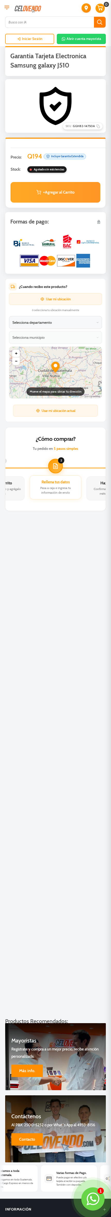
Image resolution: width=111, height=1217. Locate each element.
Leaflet (75, 396)
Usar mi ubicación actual (58, 411)
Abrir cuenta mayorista (84, 39)
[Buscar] (100, 22)
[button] (86, 8)
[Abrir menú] (7, 8)
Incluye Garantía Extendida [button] (67, 156)
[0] (100, 8)
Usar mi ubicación (58, 299)
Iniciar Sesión (32, 39)
